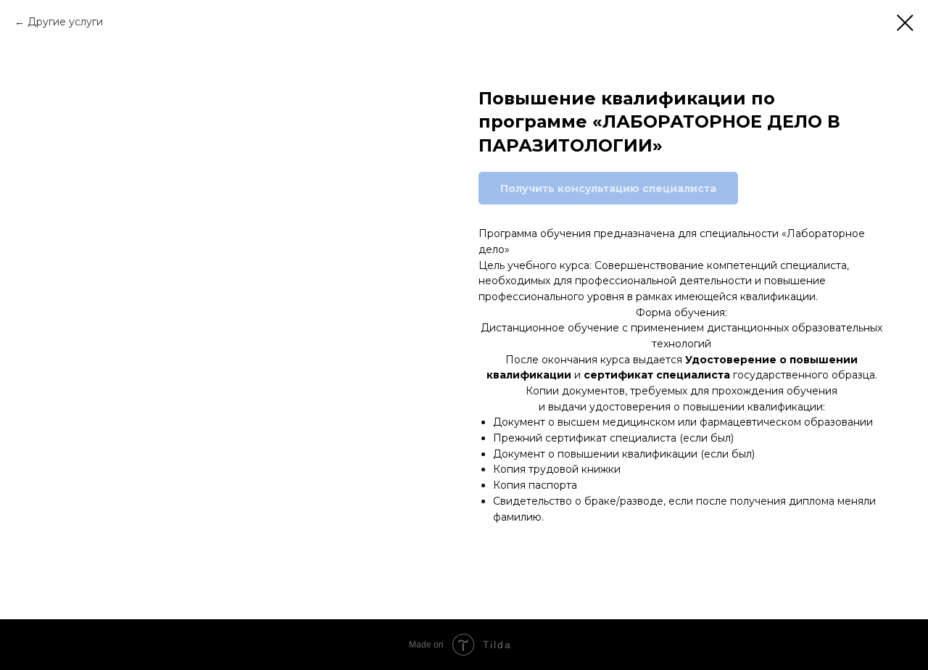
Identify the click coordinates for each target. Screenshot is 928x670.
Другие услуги (65, 21)
